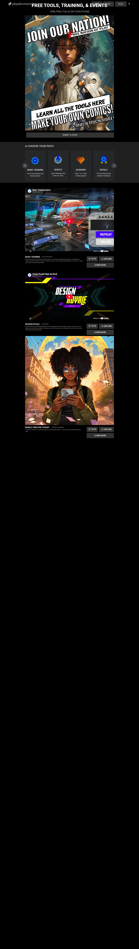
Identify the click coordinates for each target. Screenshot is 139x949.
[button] (129, 4)
